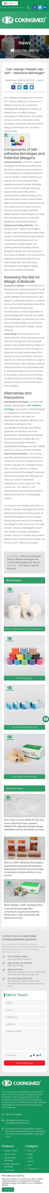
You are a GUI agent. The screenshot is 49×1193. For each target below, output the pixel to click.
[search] (28, 7)
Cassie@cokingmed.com (17, 1123)
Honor (30, 1161)
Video (30, 1158)
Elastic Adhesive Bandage (11, 1165)
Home (21, 50)
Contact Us (33, 1168)
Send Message (24, 1062)
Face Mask (9, 1170)
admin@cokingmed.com (17, 1120)
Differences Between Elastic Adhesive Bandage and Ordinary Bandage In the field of (24, 559)
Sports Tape (10, 1154)
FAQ (29, 1165)
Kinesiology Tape (24, 678)
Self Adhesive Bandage (10, 1159)
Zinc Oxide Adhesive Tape (24, 776)
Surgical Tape (10, 1150)
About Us (32, 1150)
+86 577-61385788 (13, 1114)
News (34, 50)
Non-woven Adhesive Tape (24, 727)
